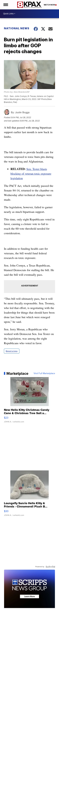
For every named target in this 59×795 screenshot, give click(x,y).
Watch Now (49, 5)
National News (16, 28)
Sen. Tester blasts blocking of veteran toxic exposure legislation (30, 173)
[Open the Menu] (5, 5)
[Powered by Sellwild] (50, 567)
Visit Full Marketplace (44, 373)
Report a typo (12, 351)
